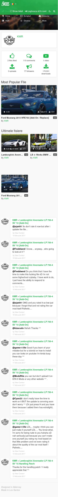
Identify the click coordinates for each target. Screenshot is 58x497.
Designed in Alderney (11, 486)
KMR (20, 36)
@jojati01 (17, 226)
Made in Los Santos (10, 489)
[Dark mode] (50, 11)
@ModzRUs (18, 375)
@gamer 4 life (19, 347)
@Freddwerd (18, 248)
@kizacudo (18, 328)
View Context (19, 233)
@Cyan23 (17, 398)
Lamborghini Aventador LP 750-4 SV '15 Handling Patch (32, 462)
